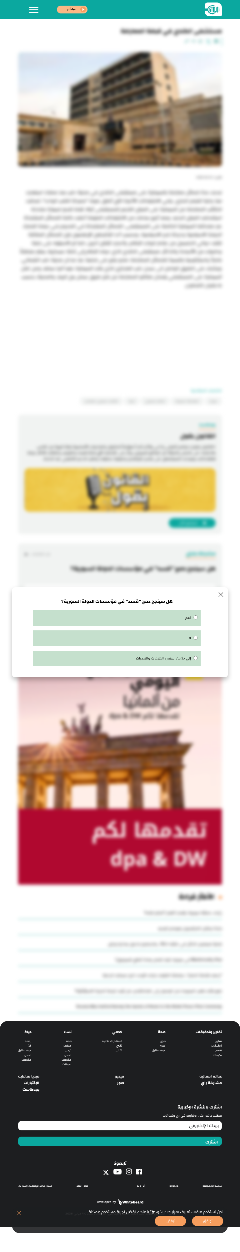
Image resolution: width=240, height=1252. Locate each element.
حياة (28, 1032)
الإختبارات (31, 1083)
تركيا (132, 401)
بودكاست (30, 1089)
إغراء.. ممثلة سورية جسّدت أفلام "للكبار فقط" (183, 912)
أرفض (171, 1221)
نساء (163, 1045)
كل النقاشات (40, 554)
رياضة (28, 1041)
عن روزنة (173, 1186)
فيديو (68, 1050)
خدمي (117, 1032)
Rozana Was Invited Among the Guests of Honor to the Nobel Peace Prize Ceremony (149, 1006)
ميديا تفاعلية (28, 1076)
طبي (163, 1041)
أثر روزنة (141, 1186)
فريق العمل (82, 1186)
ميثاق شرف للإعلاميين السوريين (35, 1186)
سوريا (213, 401)
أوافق (207, 1221)
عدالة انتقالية (210, 1076)
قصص (218, 1050)
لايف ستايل (159, 1050)
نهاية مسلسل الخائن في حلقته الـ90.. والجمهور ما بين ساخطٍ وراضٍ (165, 944)
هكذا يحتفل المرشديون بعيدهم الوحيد (190, 928)
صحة (162, 1032)
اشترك (211, 1142)
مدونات (217, 1055)
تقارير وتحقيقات (209, 1032)
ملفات (67, 1045)
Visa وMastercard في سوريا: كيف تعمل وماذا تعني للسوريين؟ (168, 959)
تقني (119, 1045)
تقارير (218, 1041)
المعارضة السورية (187, 401)
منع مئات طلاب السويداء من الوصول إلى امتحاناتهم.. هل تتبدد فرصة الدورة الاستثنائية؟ (148, 990)
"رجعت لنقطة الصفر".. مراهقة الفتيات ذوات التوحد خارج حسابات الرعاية (162, 975)
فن (30, 1045)
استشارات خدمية (112, 1041)
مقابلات (67, 1060)
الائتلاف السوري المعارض (101, 401)
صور (120, 1083)
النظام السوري (155, 401)
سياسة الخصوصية (212, 1186)
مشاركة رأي (211, 1083)
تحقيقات (216, 1045)
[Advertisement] (120, 333)
